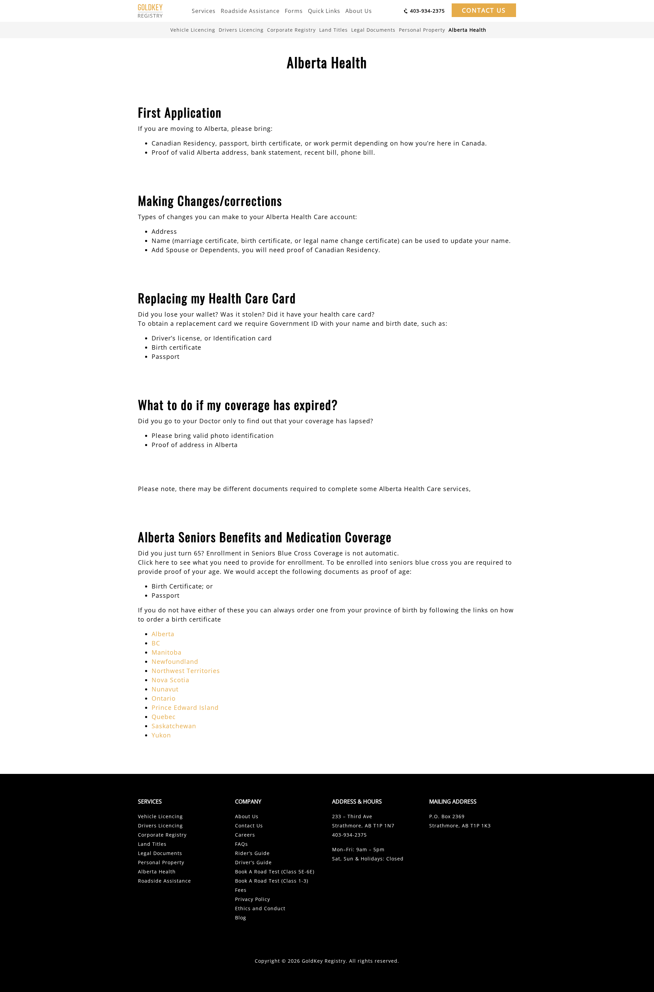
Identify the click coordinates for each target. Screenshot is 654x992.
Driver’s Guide (253, 862)
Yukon (161, 735)
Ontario (164, 698)
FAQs (241, 844)
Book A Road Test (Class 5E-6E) (274, 871)
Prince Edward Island (185, 707)
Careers (245, 834)
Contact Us (484, 10)
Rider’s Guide (252, 853)
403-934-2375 (349, 834)
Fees (241, 890)
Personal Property (422, 30)
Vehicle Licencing (192, 30)
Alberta (163, 634)
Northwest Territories (186, 671)
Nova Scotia (170, 680)
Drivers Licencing (241, 30)
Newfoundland (175, 661)
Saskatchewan (174, 726)
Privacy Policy (252, 899)
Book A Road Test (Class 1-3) (271, 880)
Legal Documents (373, 30)
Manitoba (167, 652)
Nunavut (165, 689)
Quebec (164, 717)
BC (156, 643)
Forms (294, 11)
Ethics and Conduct (260, 908)
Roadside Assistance (250, 11)
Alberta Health (467, 30)
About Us (358, 11)
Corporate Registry (291, 30)
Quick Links (324, 11)
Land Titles (333, 30)
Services (204, 11)
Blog (240, 917)
